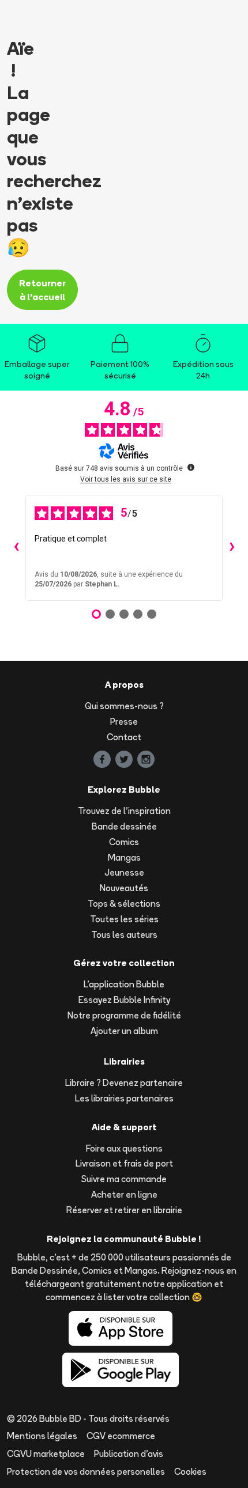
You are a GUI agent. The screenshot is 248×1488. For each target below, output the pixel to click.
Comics (124, 841)
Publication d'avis (128, 1453)
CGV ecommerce (121, 1435)
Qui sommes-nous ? (124, 706)
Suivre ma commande (124, 1178)
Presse (124, 721)
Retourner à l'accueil (42, 289)
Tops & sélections (124, 903)
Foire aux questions (124, 1148)
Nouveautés (124, 888)
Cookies (190, 1471)
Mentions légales (42, 1435)
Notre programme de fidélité (124, 1015)
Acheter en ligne (124, 1194)
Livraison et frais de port (124, 1163)
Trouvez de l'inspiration (124, 810)
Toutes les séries (124, 919)
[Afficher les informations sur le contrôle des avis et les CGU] (191, 467)
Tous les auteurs (124, 934)
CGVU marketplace (46, 1453)
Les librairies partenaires (124, 1098)
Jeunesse (124, 872)
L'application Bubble (124, 984)
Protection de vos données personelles (86, 1471)
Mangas (124, 857)
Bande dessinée (124, 826)
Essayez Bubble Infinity (124, 999)
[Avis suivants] (232, 548)
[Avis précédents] (16, 548)
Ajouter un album (124, 1030)
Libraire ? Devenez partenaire (124, 1082)
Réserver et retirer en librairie (124, 1210)
